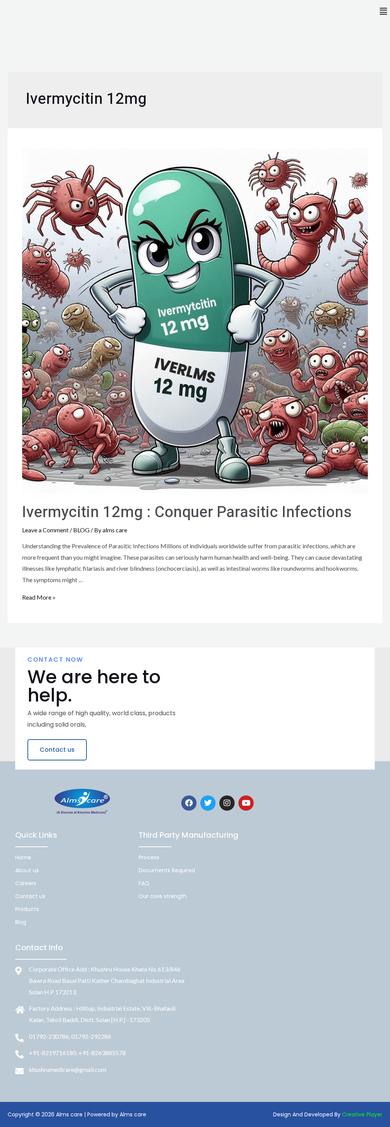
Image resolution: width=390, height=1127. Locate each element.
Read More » (39, 597)
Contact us (30, 896)
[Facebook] (189, 803)
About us (27, 870)
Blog (20, 922)
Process (149, 857)
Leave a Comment (45, 529)
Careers (25, 883)
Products (27, 909)
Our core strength (163, 896)
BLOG (81, 529)
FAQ (144, 883)
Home (23, 857)
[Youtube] (246, 803)
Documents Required (167, 870)
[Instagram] (227, 803)
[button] (383, 11)
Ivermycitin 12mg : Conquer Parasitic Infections (187, 512)
